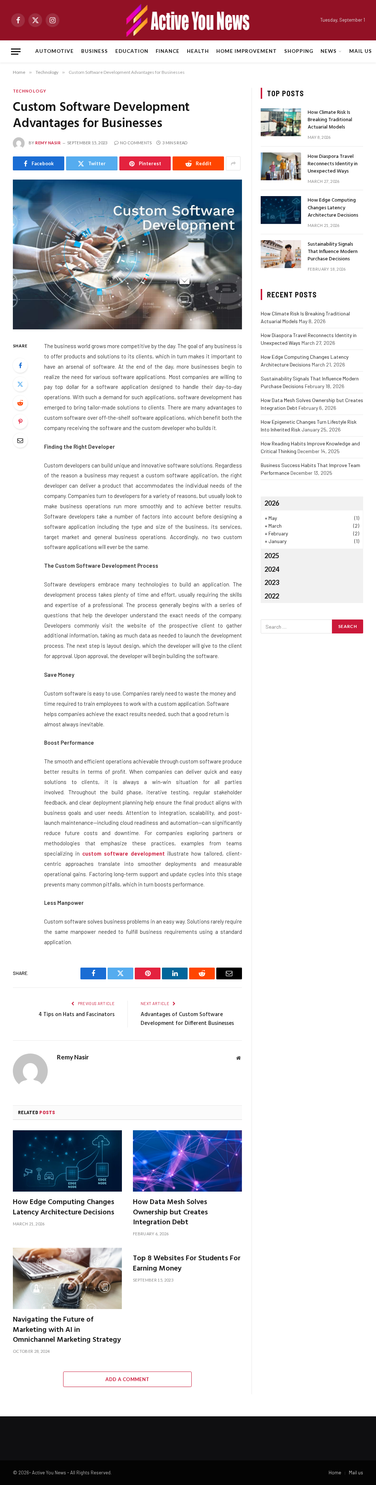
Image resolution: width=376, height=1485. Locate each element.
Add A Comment (127, 1379)
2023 (271, 582)
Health (198, 51)
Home (335, 1472)
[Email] (20, 440)
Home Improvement (246, 51)
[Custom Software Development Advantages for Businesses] (127, 254)
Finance (168, 51)
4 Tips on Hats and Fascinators (77, 1014)
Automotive (54, 51)
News (329, 51)
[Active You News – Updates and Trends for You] (188, 20)
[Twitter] (20, 384)
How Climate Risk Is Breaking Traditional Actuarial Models (330, 120)
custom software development (123, 853)
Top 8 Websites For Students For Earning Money (187, 1263)
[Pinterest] (20, 421)
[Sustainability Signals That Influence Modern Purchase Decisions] (281, 254)
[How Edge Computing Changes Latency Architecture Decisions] (67, 1161)
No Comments (136, 142)
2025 (271, 556)
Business (94, 51)
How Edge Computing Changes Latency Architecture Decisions (63, 1207)
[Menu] (16, 51)
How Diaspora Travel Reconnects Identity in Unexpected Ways (333, 164)
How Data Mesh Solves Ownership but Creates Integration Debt (170, 1212)
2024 (271, 569)
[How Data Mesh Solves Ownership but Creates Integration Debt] (187, 1161)
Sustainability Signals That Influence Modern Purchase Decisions (333, 252)
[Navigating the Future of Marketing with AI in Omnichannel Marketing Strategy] (67, 1278)
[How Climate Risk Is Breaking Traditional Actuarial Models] (281, 122)
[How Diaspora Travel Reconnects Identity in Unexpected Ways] (281, 166)
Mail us (360, 51)
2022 (271, 596)
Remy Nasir (48, 142)
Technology (29, 90)
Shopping (298, 51)
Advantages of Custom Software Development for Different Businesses (187, 1019)
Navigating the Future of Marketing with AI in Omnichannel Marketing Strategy (67, 1330)
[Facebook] (20, 365)
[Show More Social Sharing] (233, 163)
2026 (271, 503)
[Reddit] (20, 402)
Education (131, 51)
